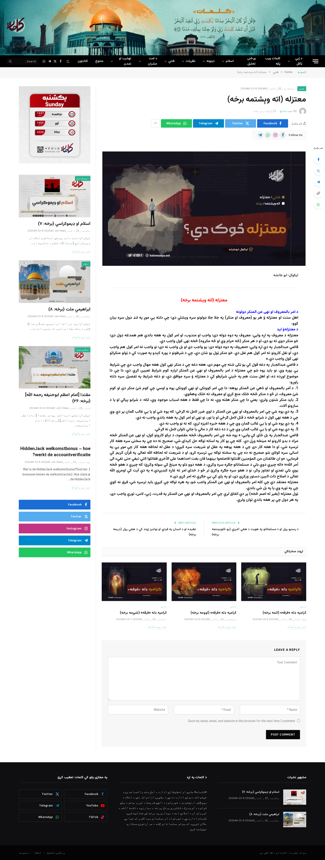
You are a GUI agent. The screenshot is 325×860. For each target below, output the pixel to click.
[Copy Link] (318, 193)
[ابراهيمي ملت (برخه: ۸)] (54, 281)
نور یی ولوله (296, 626)
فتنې (171, 61)
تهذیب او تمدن (125, 61)
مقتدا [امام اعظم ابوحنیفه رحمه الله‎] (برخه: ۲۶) (57, 398)
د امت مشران (152, 61)
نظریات (190, 61)
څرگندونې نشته (262, 111)
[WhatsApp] (318, 204)
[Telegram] (318, 182)
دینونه (210, 61)
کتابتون (83, 61)
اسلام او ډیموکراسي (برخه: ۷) (64, 224)
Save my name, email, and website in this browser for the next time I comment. (241, 721)
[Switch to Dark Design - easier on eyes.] (68, 61)
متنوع (99, 61)
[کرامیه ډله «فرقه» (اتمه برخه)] (273, 581)
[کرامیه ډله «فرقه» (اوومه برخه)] (204, 581)
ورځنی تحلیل (251, 61)
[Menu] (315, 61)
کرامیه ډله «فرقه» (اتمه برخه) (284, 613)
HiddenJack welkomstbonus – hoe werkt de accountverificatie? (55, 452)
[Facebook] (318, 159)
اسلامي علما (82, 349)
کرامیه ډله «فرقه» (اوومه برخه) (213, 613)
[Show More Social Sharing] (155, 123)
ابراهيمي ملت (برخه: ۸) (69, 309)
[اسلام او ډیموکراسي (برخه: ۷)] (54, 196)
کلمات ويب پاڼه (272, 61)
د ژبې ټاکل (298, 61)
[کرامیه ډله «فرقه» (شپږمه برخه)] (134, 581)
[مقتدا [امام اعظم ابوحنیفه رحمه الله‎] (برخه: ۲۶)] (54, 367)
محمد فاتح (286, 111)
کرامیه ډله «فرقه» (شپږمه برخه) (143, 613)
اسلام (230, 61)
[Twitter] (318, 170)
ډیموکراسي (83, 178)
